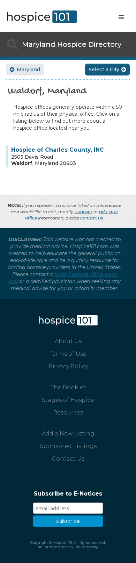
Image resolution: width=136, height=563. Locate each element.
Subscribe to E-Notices (68, 493)
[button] (121, 17)
